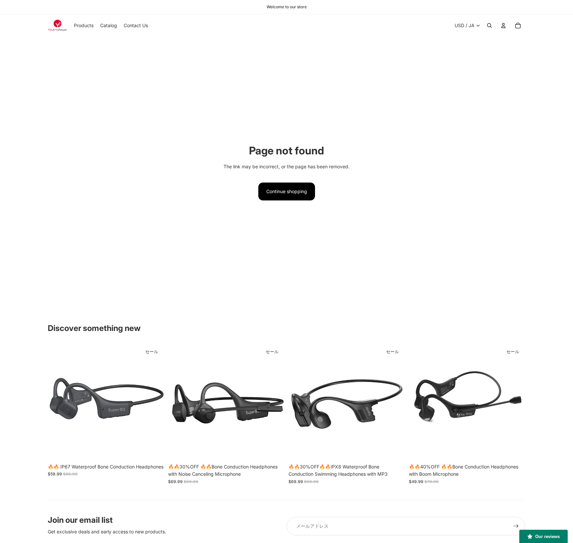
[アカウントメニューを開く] (503, 25)
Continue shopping (286, 191)
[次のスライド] (154, 402)
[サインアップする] (516, 526)
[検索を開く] (489, 25)
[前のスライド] (58, 402)
